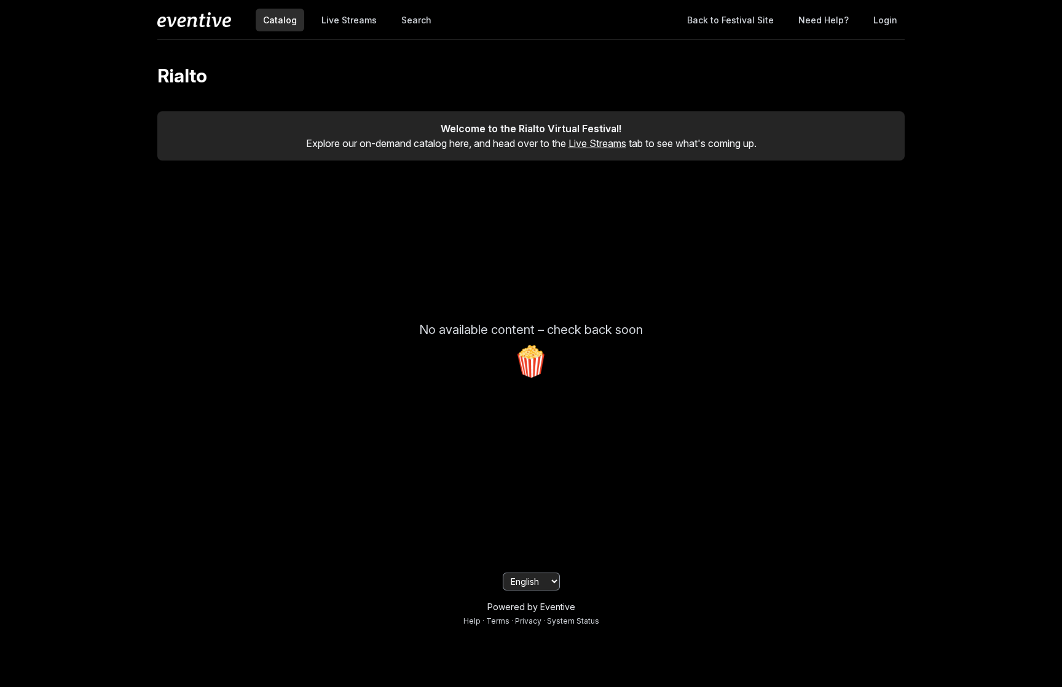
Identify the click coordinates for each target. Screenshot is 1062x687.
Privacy (528, 620)
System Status (573, 620)
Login (885, 20)
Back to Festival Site (730, 20)
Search (416, 20)
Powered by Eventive (531, 607)
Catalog (280, 20)
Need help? (823, 20)
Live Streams (349, 20)
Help (472, 620)
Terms (497, 620)
